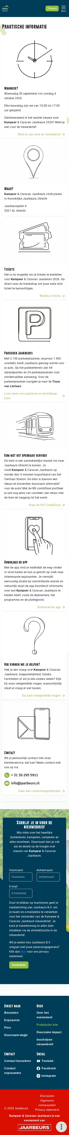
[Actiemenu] (61, 1127)
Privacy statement (47, 1109)
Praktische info (47, 1024)
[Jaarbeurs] (34, 1127)
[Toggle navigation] (63, 8)
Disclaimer (47, 1095)
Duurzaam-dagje (16, 1035)
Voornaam (16, 870)
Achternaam (45, 870)
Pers (7, 1027)
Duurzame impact (49, 1032)
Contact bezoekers (17, 1060)
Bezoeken (11, 1012)
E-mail (13, 886)
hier (23, 951)
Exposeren (12, 1020)
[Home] (5, 8)
